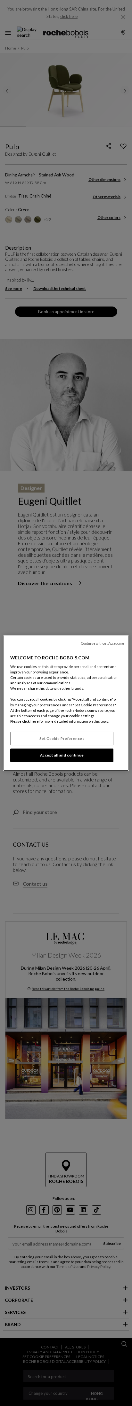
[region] (65, 703)
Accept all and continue (62, 755)
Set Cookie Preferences (62, 738)
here (34, 721)
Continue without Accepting (102, 643)
